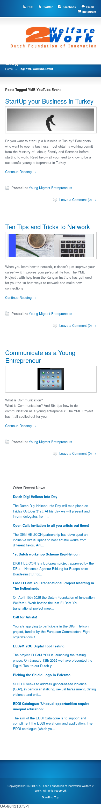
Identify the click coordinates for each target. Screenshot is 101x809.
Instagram (89, 11)
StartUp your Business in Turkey (49, 100)
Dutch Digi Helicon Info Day (35, 496)
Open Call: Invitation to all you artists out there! (51, 525)
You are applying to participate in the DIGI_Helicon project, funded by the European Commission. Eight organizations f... (51, 631)
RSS (30, 7)
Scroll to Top (50, 797)
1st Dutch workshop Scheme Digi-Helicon (46, 554)
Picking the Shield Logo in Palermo (41, 674)
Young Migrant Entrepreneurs (50, 187)
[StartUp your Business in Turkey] (50, 131)
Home (9, 68)
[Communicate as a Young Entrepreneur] (50, 390)
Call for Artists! (25, 617)
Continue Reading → (20, 171)
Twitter (48, 7)
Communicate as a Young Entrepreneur (40, 356)
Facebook (69, 7)
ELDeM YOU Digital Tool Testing (38, 646)
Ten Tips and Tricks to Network (47, 226)
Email (90, 7)
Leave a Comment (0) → (77, 199)
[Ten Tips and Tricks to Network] (50, 257)
